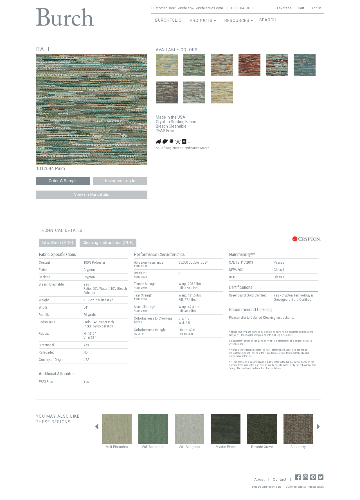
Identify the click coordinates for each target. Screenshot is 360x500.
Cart (301, 8)
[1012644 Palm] (194, 65)
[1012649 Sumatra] (167, 92)
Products (201, 20)
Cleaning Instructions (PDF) (108, 242)
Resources (236, 20)
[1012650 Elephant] (194, 92)
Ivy (304, 447)
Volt (109, 447)
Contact (279, 479)
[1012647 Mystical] (277, 65)
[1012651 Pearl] (222, 92)
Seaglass (193, 447)
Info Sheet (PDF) (57, 242)
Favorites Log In (120, 180)
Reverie (257, 447)
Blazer (296, 447)
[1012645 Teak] (222, 65)
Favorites (284, 8)
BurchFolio (168, 20)
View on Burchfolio (91, 194)
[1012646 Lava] (249, 65)
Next (318, 428)
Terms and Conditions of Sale (265, 486)
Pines (231, 447)
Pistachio (120, 447)
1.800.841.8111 (243, 8)
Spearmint (157, 447)
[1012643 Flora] (167, 65)
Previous (96, 428)
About (259, 479)
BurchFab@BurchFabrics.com (200, 8)
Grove (268, 447)
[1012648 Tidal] (305, 65)
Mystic (221, 447)
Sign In (316, 8)
